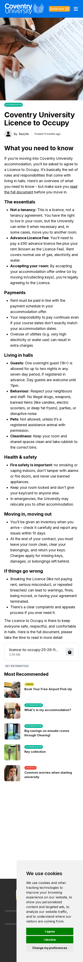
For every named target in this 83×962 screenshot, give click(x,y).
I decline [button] (50, 939)
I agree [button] (50, 931)
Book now (57, 8)
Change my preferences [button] (49, 948)
